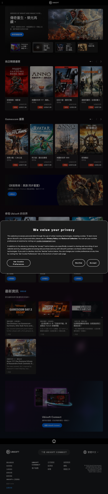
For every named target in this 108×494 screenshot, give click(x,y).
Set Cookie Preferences (18, 263)
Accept (93, 263)
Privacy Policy (52, 238)
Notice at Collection (70, 238)
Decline (78, 263)
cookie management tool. (46, 241)
